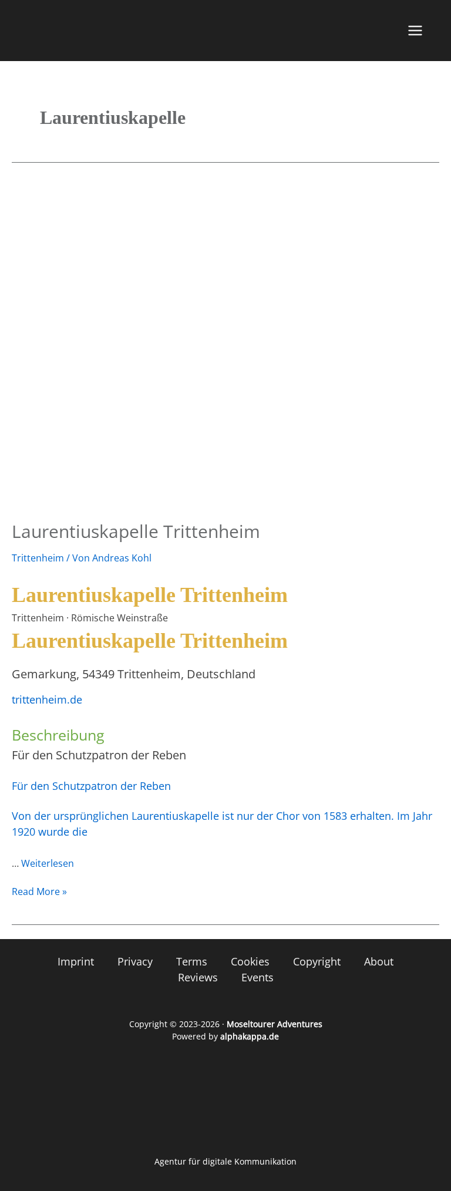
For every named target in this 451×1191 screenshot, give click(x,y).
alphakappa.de (249, 1036)
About (378, 961)
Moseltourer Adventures (274, 1023)
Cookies (250, 961)
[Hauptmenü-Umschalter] (415, 30)
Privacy (135, 961)
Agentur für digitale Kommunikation (225, 1161)
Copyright (317, 961)
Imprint (76, 961)
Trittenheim (38, 557)
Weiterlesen (47, 863)
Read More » (39, 891)
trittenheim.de (47, 699)
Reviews (198, 977)
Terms (191, 961)
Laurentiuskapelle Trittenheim (136, 531)
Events (257, 977)
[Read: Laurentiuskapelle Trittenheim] (225, 345)
